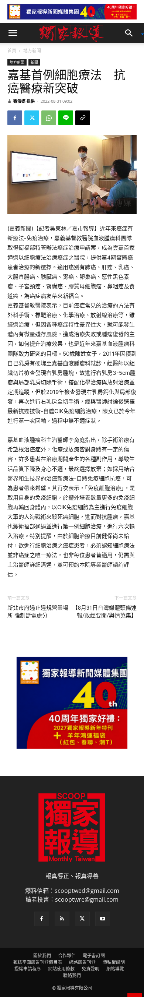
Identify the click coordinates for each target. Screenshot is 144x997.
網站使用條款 (61, 969)
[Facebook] (14, 117)
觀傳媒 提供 (24, 101)
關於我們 (42, 955)
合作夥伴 (67, 955)
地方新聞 (32, 50)
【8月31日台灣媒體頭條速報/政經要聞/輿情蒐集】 (104, 612)
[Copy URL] (82, 117)
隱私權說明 (114, 962)
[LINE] (65, 117)
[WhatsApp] (48, 117)
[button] (12, 33)
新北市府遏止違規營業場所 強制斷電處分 (37, 612)
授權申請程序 (27, 969)
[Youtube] (102, 919)
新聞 (34, 62)
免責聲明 (90, 969)
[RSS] (62, 919)
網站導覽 (115, 969)
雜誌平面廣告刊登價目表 (37, 962)
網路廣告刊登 (82, 962)
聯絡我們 (72, 975)
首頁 (11, 50)
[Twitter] (31, 117)
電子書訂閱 (94, 955)
